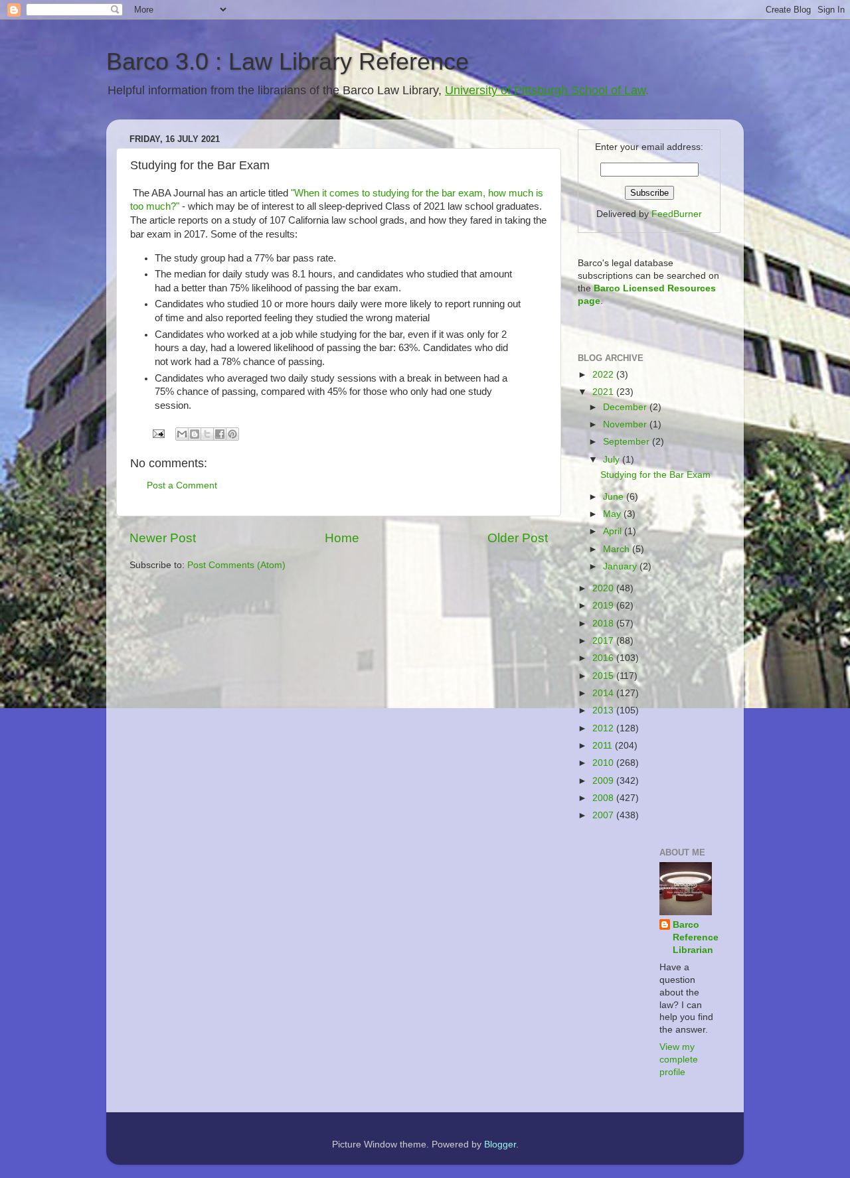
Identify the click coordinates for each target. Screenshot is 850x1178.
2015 (604, 676)
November (626, 424)
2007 (604, 815)
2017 (604, 641)
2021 (604, 392)
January (621, 566)
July (612, 460)
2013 (604, 710)
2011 (603, 746)
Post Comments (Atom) (236, 565)
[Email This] (182, 434)
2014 (604, 693)
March (617, 549)
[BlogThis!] (194, 434)
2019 (604, 606)
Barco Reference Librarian (696, 937)
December (626, 407)
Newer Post (162, 538)
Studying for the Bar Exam (655, 475)
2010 (604, 763)
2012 (604, 728)
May (613, 514)
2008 (604, 798)
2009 (604, 781)
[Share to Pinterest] (232, 434)
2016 (604, 658)
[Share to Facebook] (219, 434)
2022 (604, 375)
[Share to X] (207, 434)
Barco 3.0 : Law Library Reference (287, 61)
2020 (604, 588)
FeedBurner (676, 214)
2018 (604, 623)
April (613, 531)
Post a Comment (182, 485)
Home (342, 538)
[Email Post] (157, 433)
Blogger (500, 1144)
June (614, 497)
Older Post (517, 538)
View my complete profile (678, 1059)
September (627, 442)
